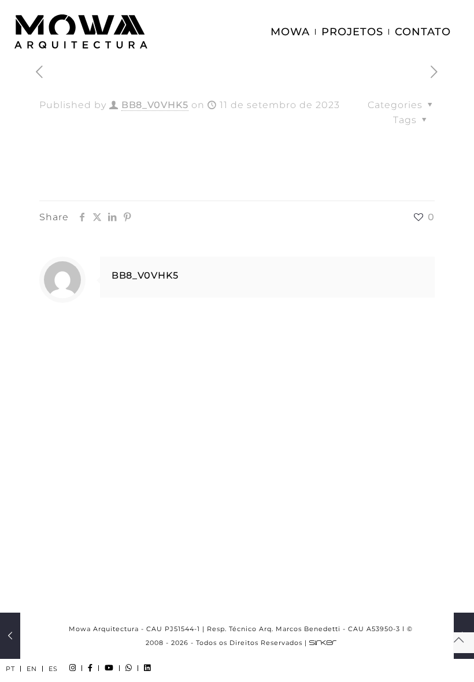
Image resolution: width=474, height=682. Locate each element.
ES (53, 669)
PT (10, 669)
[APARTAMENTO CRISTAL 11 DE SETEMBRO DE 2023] (10, 636)
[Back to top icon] (463, 642)
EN (32, 669)
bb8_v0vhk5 (154, 104)
